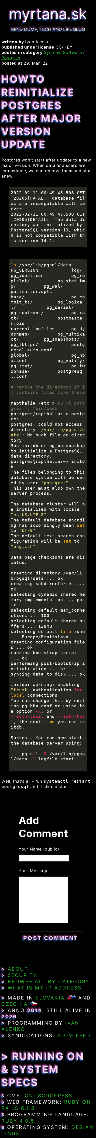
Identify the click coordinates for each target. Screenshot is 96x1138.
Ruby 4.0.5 (17, 1121)
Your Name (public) (39, 849)
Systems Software (63, 52)
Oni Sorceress (49, 1095)
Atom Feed (74, 1035)
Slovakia (50, 998)
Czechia (14, 1004)
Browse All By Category (48, 981)
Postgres (10, 57)
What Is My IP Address (45, 988)
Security (22, 975)
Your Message (34, 870)
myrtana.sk (48, 14)
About (18, 969)
